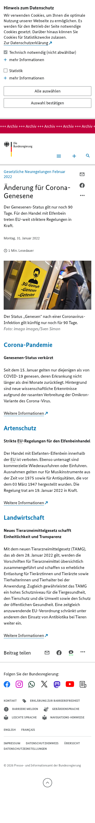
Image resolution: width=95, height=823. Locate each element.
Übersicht (72, 743)
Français (28, 729)
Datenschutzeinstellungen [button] (25, 748)
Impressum (12, 743)
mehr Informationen (26, 59)
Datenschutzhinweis (42, 743)
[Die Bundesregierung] (18, 149)
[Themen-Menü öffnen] (74, 156)
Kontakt (10, 700)
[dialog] (47, 59)
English (10, 729)
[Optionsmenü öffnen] (82, 196)
